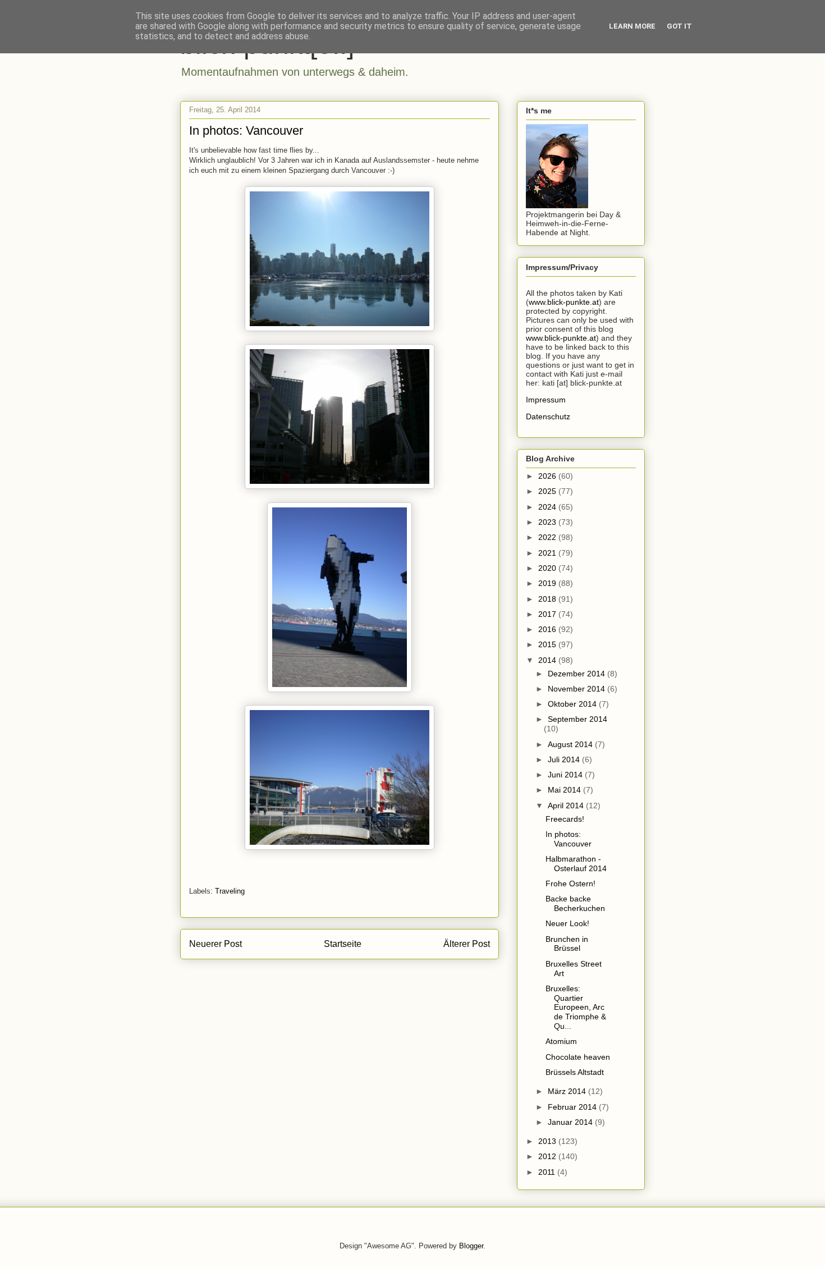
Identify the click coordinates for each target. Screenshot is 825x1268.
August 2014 (571, 744)
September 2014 (577, 719)
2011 (547, 1172)
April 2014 (567, 805)
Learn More (632, 26)
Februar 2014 (573, 1106)
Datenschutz (548, 416)
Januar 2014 (571, 1122)
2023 (548, 522)
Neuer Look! (567, 923)
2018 (548, 598)
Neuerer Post (215, 944)
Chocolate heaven (578, 1056)
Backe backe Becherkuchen (575, 903)
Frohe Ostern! (570, 883)
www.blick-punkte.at (564, 301)
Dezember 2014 (577, 673)
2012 (548, 1156)
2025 (548, 491)
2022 (548, 537)
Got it (679, 26)
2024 (548, 506)
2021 (548, 552)
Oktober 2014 (573, 703)
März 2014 (568, 1091)
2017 (548, 614)
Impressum (546, 399)
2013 (548, 1141)
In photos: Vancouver (569, 839)
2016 (548, 629)
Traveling (230, 891)
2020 (548, 568)
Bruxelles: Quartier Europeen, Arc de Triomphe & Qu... (576, 1007)
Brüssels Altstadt (575, 1072)
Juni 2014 (566, 774)
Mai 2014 (565, 789)
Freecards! (565, 818)
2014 (548, 660)
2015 (548, 644)
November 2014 (577, 688)
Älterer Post (466, 944)
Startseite (342, 944)
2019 (548, 583)
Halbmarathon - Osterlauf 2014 (576, 863)
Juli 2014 (565, 759)
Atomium (561, 1041)
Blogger (471, 1246)
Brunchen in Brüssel (567, 944)
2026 (548, 476)
